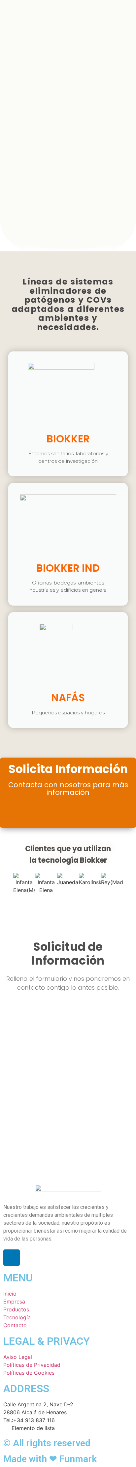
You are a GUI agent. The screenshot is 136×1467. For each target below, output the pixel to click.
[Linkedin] (11, 1257)
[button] (7, 883)
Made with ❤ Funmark (50, 1458)
